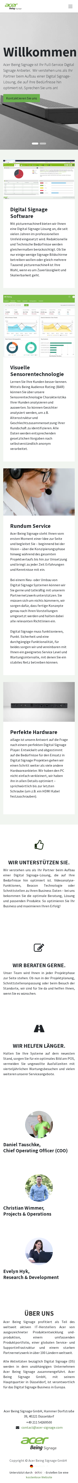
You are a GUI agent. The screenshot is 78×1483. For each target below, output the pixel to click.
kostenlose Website (39, 1477)
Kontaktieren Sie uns (21, 98)
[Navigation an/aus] (70, 6)
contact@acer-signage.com (42, 1427)
